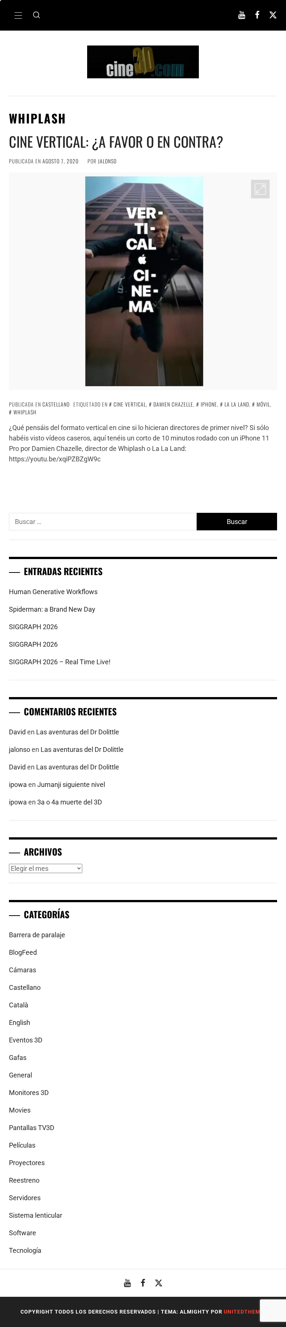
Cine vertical (130, 404)
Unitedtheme (244, 1312)
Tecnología (25, 1250)
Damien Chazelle (173, 404)
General (20, 1075)
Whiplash (24, 412)
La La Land (237, 404)
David (17, 732)
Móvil (263, 404)
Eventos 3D (25, 1040)
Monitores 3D (29, 1093)
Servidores (25, 1198)
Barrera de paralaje (37, 935)
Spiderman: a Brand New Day (52, 609)
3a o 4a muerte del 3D (69, 802)
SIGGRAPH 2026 (33, 627)
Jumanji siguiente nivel (71, 784)
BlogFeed (23, 952)
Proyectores (27, 1163)
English (19, 1022)
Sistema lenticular (35, 1215)
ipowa (18, 784)
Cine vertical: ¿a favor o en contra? (116, 141)
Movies (20, 1110)
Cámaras (22, 970)
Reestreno (24, 1180)
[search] (36, 15)
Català (18, 1005)
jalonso (107, 161)
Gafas (17, 1057)
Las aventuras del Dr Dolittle (77, 732)
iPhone (209, 404)
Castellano (56, 404)
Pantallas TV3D (31, 1128)
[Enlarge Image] (260, 189)
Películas (22, 1145)
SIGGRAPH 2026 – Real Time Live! (60, 662)
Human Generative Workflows (53, 592)
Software (22, 1233)
